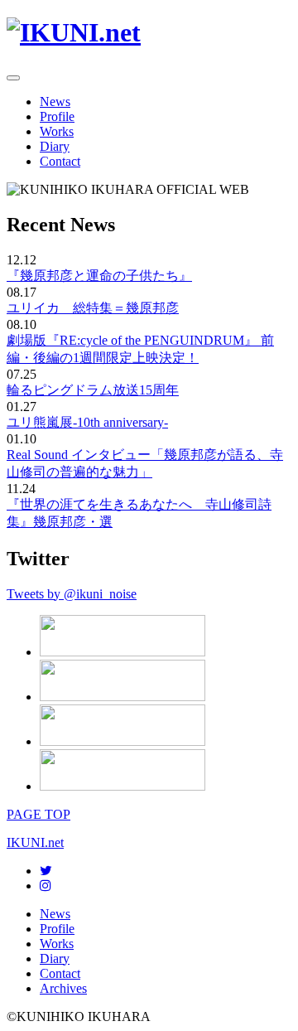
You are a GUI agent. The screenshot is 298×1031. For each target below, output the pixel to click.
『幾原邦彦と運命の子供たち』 (99, 276)
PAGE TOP (38, 814)
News (55, 101)
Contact (60, 161)
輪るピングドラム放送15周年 (93, 390)
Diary (55, 146)
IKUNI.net (35, 842)
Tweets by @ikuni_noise (72, 594)
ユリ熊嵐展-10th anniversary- (87, 422)
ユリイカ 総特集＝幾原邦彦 (93, 308)
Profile (57, 116)
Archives (63, 988)
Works (57, 131)
